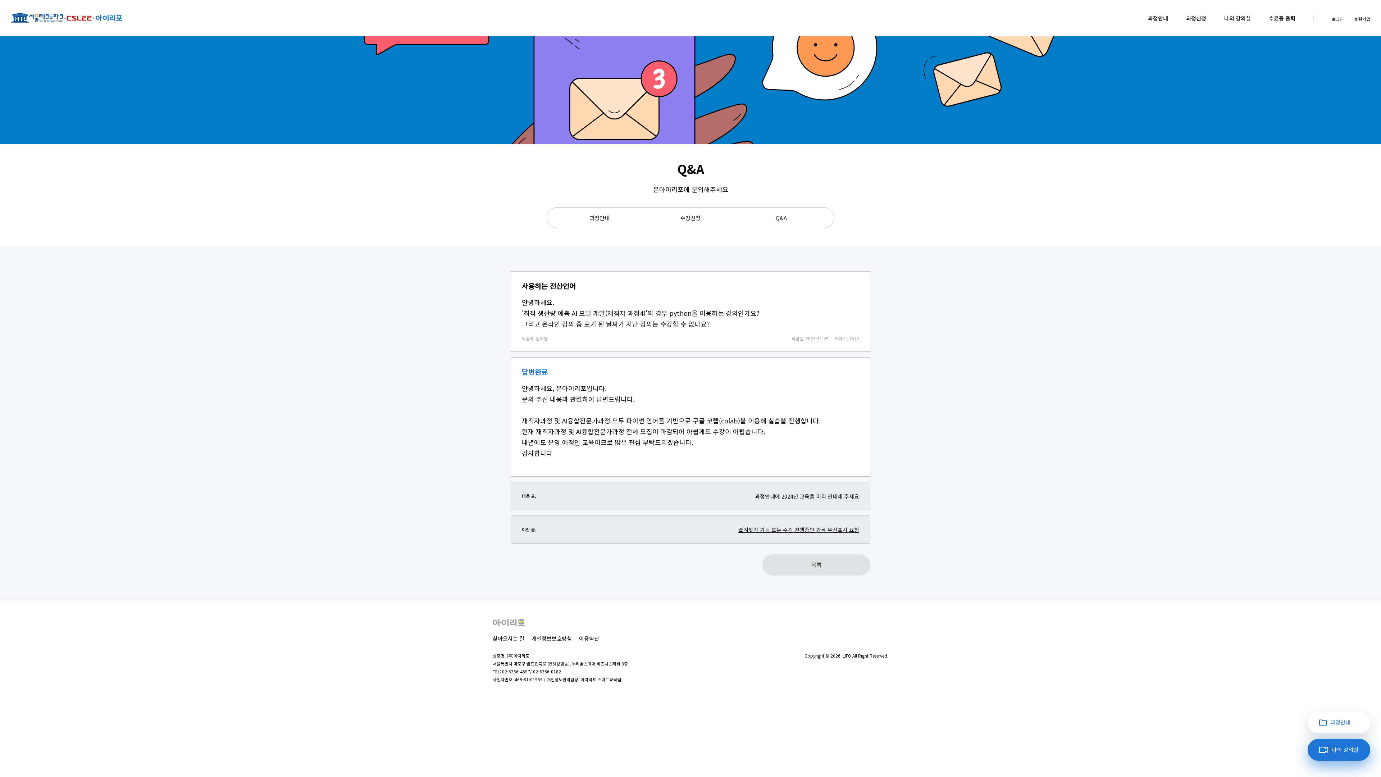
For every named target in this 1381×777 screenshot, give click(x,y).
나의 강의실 (1237, 18)
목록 (816, 565)
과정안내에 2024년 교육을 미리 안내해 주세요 (807, 496)
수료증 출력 (1282, 18)
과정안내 (1158, 18)
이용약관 (589, 638)
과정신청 (1196, 18)
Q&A (781, 218)
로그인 (1338, 19)
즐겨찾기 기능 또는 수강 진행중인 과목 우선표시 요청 (798, 529)
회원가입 (1362, 19)
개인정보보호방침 (552, 638)
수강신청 (690, 218)
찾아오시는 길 (508, 638)
